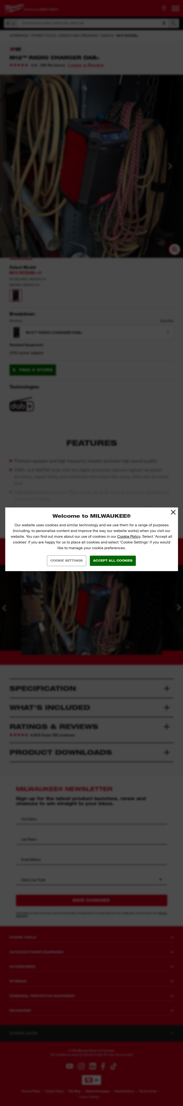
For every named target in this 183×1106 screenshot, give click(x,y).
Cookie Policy (128, 536)
